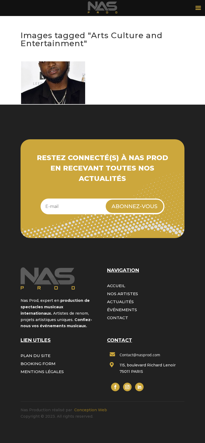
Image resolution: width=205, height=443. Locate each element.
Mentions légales (42, 371)
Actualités (120, 301)
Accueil (116, 285)
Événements (122, 309)
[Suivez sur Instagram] (127, 387)
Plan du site (35, 355)
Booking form (38, 363)
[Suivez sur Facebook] (115, 387)
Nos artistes (122, 293)
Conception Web (90, 410)
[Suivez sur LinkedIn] (139, 387)
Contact (117, 317)
